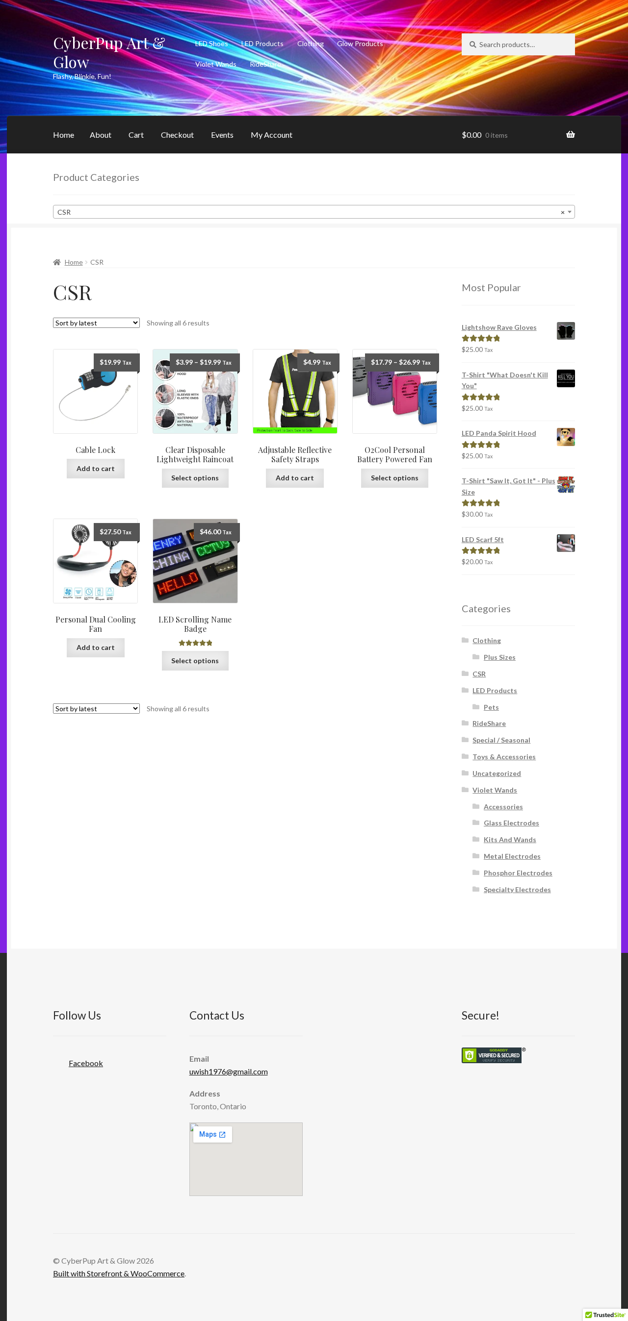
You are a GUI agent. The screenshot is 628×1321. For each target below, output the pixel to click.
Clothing (310, 43)
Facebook (86, 1063)
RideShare (265, 64)
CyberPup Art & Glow (109, 52)
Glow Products (360, 43)
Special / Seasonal (501, 740)
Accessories (503, 806)
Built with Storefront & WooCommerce (118, 1273)
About (100, 134)
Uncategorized (496, 773)
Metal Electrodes (512, 856)
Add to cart (96, 468)
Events (222, 134)
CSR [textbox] (311, 212)
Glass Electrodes (511, 823)
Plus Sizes (500, 657)
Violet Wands (215, 64)
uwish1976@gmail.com (228, 1071)
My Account (271, 134)
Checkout (177, 134)
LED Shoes (211, 43)
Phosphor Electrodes (518, 873)
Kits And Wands (510, 839)
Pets (491, 707)
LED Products (262, 43)
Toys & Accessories (504, 756)
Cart (136, 134)
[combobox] (314, 212)
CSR (479, 674)
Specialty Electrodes (517, 889)
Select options (195, 478)
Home (63, 134)
